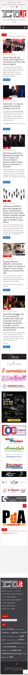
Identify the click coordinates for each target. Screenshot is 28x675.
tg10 (22, 654)
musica (8, 639)
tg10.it (6, 657)
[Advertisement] (14, 559)
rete (25, 643)
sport (24, 647)
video (11, 657)
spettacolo (20, 647)
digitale (15, 632)
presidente (4, 643)
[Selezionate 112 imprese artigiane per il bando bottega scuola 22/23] (14, 91)
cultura (10, 632)
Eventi (5, 147)
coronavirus (21, 629)
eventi (14, 636)
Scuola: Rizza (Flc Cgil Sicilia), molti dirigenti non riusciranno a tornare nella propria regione (14, 60)
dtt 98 (23, 632)
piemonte (16, 639)
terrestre (14, 653)
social (17, 647)
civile (17, 629)
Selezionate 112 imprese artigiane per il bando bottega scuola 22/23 (13, 106)
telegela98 (9, 650)
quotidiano (15, 643)
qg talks (8, 643)
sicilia (13, 646)
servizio (7, 646)
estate (8, 636)
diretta (19, 632)
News (10, 52)
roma (3, 647)
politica (21, 639)
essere (5, 636)
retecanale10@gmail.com (17, 594)
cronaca (5, 632)
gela (22, 636)
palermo (11, 639)
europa (11, 636)
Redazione (14, 54)
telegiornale (16, 650)
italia (3, 640)
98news (4, 629)
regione (22, 643)
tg (20, 653)
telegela (4, 650)
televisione (6, 653)
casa (15, 629)
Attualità (5, 52)
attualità (9, 629)
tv (8, 657)
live (5, 639)
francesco (18, 636)
